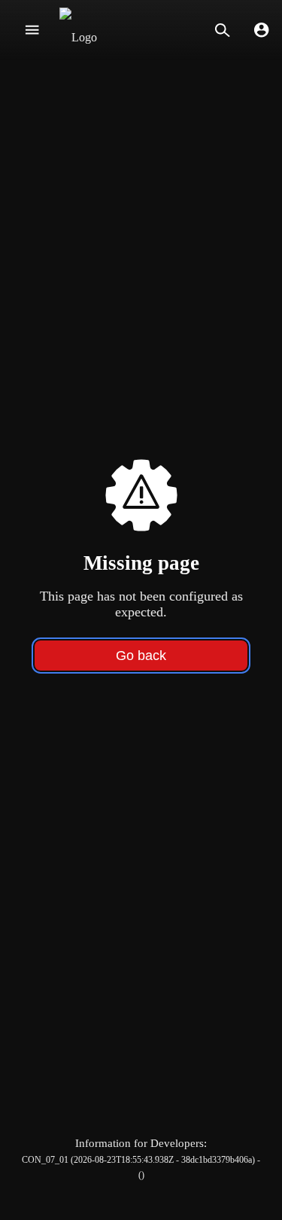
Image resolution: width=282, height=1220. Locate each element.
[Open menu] (32, 30)
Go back (141, 655)
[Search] (222, 30)
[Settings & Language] (261, 30)
